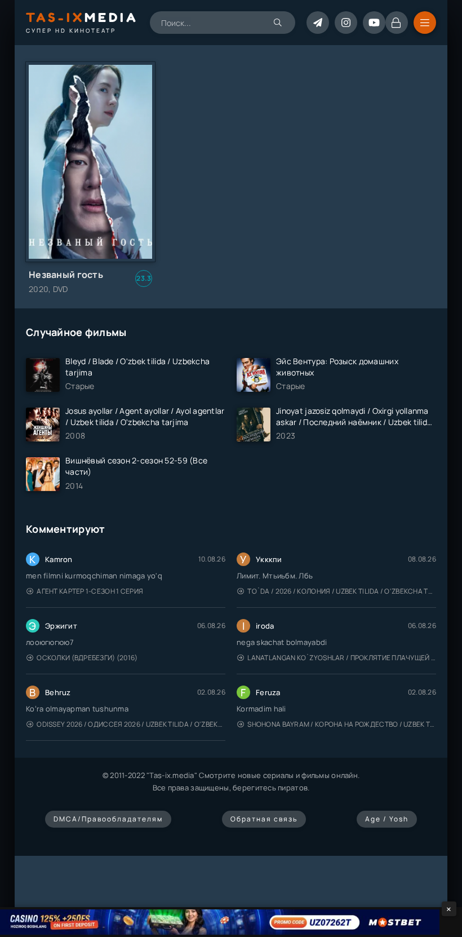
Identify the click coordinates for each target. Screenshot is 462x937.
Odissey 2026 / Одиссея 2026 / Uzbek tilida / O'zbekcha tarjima (131, 724)
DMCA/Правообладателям (108, 819)
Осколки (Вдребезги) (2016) (87, 657)
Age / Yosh (386, 819)
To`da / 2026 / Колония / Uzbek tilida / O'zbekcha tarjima (341, 591)
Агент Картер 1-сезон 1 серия (90, 591)
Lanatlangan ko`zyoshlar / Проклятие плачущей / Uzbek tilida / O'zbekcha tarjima (341, 657)
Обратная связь (263, 819)
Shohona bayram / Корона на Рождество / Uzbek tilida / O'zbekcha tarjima (341, 724)
